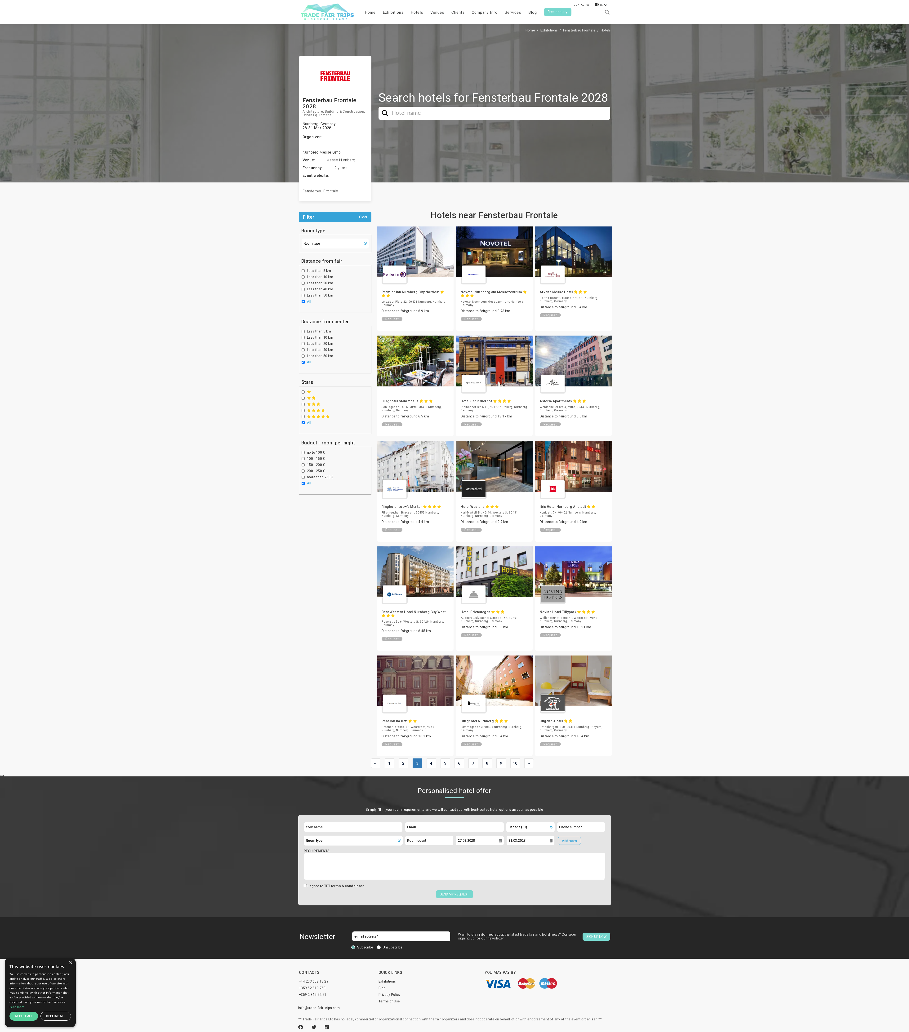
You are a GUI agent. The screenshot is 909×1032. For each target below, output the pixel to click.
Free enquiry (558, 12)
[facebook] (301, 1027)
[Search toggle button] (607, 12)
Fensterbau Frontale (579, 30)
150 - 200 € (316, 465)
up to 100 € (316, 452)
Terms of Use (389, 1001)
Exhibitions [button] (393, 12)
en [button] (601, 5)
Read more (17, 1007)
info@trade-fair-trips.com (319, 1008)
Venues (437, 12)
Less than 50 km (320, 295)
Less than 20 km (320, 283)
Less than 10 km (320, 277)
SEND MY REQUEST (454, 894)
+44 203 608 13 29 (314, 981)
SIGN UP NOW (596, 937)
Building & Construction (344, 111)
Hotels (417, 12)
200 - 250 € (316, 471)
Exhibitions (549, 30)
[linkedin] (327, 1027)
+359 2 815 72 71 (312, 995)
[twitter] (315, 1027)
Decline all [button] (55, 1016)
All (309, 301)
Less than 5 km (319, 271)
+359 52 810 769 (312, 988)
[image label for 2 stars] (311, 398)
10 (515, 763)
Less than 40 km (320, 289)
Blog (532, 12)
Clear (363, 217)
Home (370, 12)
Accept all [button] (24, 1016)
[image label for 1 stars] (309, 392)
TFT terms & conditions (343, 886)
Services (513, 12)
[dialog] (40, 992)
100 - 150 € (316, 459)
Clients (458, 12)
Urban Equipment (317, 115)
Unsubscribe (393, 947)
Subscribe (365, 947)
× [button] (70, 963)
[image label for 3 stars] (314, 404)
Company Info (485, 12)
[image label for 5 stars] (318, 416)
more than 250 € (320, 477)
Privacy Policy (390, 995)
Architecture (313, 111)
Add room (569, 841)
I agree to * (336, 886)
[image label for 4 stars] (316, 410)
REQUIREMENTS (317, 851)
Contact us (581, 5)
